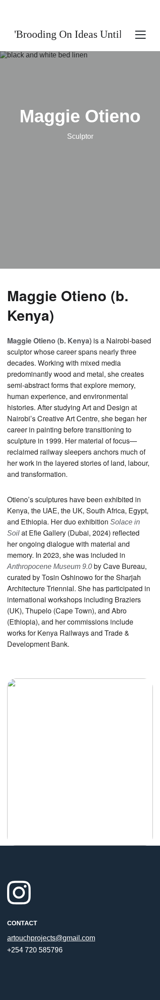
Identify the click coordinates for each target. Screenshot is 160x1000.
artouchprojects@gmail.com (51, 938)
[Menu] (140, 35)
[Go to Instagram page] (19, 892)
